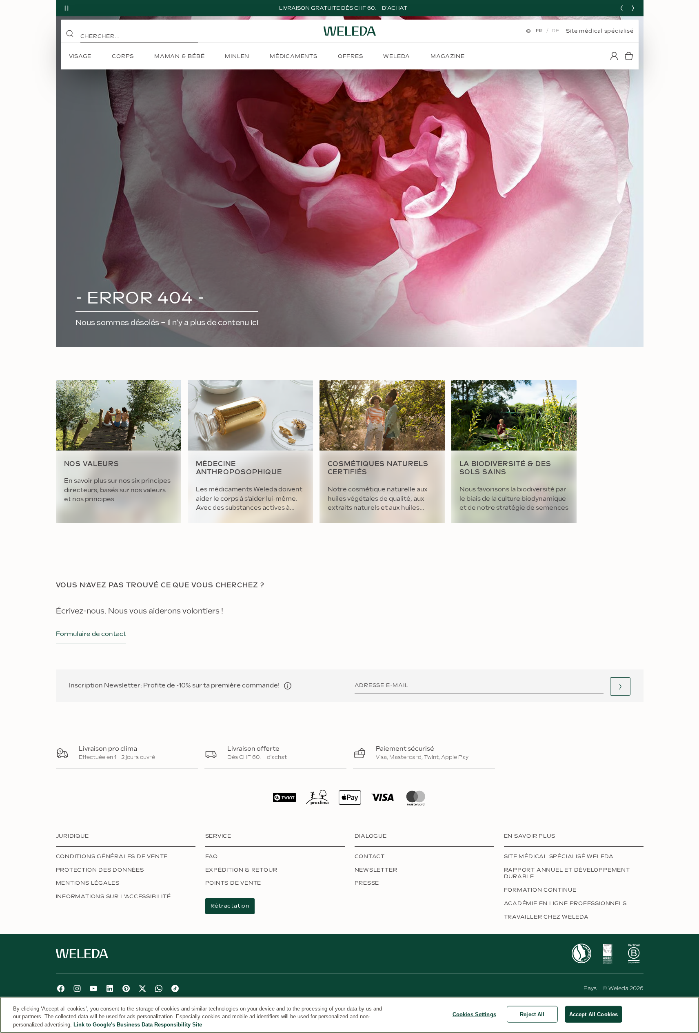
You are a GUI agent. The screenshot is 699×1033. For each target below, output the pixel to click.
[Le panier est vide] (629, 56)
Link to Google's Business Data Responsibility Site (137, 1025)
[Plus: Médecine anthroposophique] (250, 451)
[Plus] (581, 954)
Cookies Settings (474, 1014)
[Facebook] (61, 988)
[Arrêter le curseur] (66, 8)
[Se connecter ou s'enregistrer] (614, 56)
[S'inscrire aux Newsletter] (620, 686)
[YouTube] (93, 988)
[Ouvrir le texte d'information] (288, 686)
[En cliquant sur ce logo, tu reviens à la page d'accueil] (350, 31)
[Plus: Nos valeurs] (118, 451)
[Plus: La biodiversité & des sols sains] (514, 451)
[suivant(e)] (633, 8)
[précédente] (621, 8)
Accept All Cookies (593, 1014)
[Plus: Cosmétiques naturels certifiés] (382, 451)
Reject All (532, 1014)
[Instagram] (77, 988)
